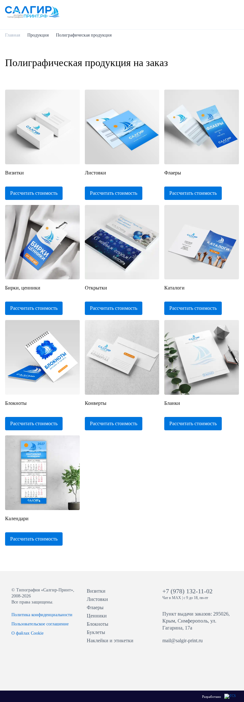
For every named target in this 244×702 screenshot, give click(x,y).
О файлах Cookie (27, 633)
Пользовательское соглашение (40, 624)
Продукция (38, 35)
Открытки (96, 287)
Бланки (172, 403)
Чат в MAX (171, 598)
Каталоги (174, 287)
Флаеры (172, 172)
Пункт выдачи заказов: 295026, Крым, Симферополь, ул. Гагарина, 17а (196, 620)
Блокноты (16, 403)
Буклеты (96, 632)
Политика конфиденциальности (41, 614)
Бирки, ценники (22, 287)
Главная (12, 35)
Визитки (14, 172)
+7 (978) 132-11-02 (187, 591)
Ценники (97, 615)
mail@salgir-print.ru (182, 640)
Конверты (95, 403)
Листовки (95, 172)
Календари (17, 518)
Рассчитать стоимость (34, 193)
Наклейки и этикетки (110, 640)
